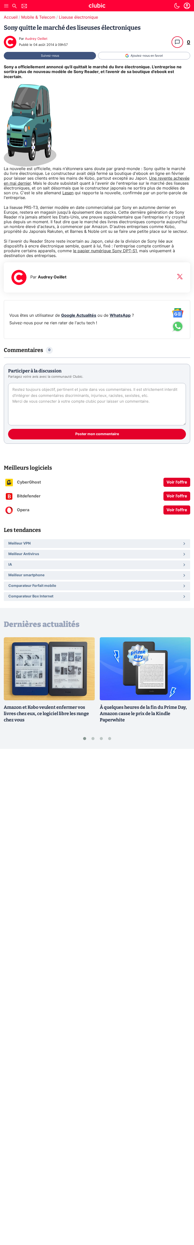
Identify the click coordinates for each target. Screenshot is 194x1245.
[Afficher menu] (6, 5)
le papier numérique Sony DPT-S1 (105, 251)
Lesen (68, 193)
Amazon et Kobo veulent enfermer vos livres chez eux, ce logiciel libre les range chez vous (46, 714)
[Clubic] (97, 6)
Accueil (11, 17)
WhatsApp (120, 315)
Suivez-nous (50, 55)
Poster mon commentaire (97, 434)
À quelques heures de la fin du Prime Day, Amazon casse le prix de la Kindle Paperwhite (143, 714)
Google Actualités (78, 315)
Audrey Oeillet (36, 39)
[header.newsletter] (24, 6)
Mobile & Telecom (38, 17)
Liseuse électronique (78, 17)
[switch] (177, 6)
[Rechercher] (14, 6)
